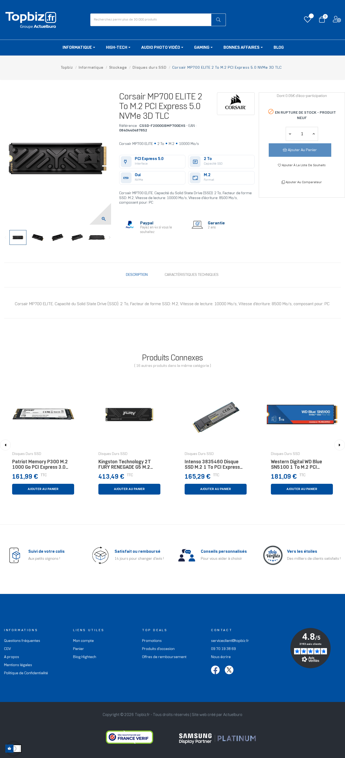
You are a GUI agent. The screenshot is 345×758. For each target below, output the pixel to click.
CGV (7, 649)
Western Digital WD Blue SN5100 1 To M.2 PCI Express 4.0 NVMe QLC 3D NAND (298, 466)
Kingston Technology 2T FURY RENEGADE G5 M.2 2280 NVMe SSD (124, 466)
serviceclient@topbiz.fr (230, 641)
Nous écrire (221, 657)
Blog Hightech (84, 657)
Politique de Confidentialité (26, 673)
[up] (290, 134)
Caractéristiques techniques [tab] (192, 275)
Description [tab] (137, 275)
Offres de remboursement (164, 657)
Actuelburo (232, 715)
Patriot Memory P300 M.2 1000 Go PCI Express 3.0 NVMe (40, 466)
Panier (78, 649)
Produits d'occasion (158, 649)
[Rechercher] (218, 20)
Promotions (152, 641)
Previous (5, 237)
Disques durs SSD (26, 454)
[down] (314, 134)
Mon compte (83, 641)
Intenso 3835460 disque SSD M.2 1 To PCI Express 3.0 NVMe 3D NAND (212, 466)
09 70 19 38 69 (223, 649)
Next (109, 237)
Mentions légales (18, 665)
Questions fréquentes (22, 641)
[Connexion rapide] (337, 20)
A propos (11, 657)
